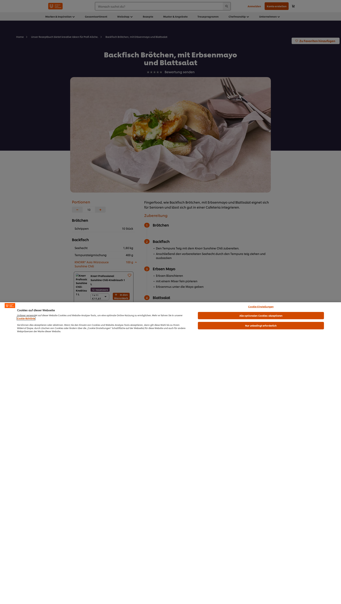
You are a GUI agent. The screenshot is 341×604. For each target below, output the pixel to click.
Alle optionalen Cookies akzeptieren (261, 315)
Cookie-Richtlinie (26, 318)
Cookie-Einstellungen (261, 306)
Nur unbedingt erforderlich (261, 325)
